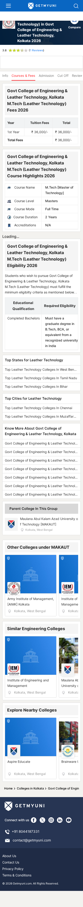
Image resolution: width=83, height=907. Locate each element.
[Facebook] (33, 820)
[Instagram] (51, 820)
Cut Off (62, 75)
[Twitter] (42, 820)
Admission (46, 75)
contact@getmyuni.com (32, 840)
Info (5, 75)
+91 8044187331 (25, 831)
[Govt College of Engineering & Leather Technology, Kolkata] (9, 29)
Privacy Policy (13, 869)
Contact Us (10, 862)
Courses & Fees (23, 75)
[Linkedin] (60, 820)
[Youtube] (68, 820)
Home (8, 788)
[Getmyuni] (42, 6)
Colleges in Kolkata (30, 788)
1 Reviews (36, 50)
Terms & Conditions (16, 875)
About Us (9, 856)
